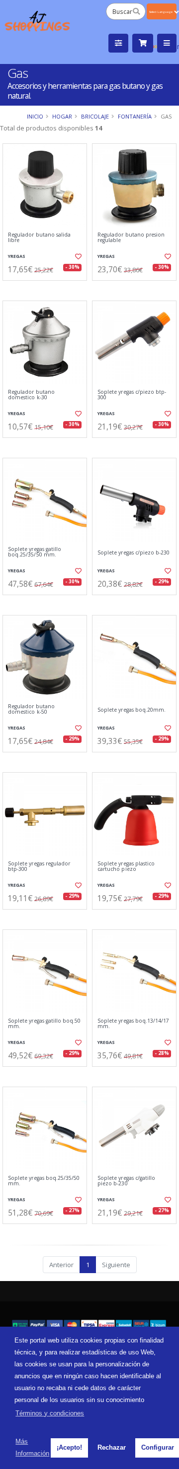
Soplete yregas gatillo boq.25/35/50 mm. (34, 552)
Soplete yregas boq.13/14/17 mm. (133, 1024)
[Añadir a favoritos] (78, 256)
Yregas (16, 256)
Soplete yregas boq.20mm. (131, 710)
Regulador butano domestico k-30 (31, 395)
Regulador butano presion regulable (131, 238)
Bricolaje (95, 116)
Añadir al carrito (48, 288)
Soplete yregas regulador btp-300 (39, 866)
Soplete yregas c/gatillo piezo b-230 (126, 1181)
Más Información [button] (32, 1447)
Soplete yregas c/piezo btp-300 (131, 395)
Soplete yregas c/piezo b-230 (133, 552)
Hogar (62, 116)
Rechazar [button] (111, 1447)
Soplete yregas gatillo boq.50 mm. (44, 1024)
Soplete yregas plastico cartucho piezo (126, 866)
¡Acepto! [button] (69, 1447)
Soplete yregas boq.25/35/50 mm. (44, 1181)
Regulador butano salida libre (39, 238)
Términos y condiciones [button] (49, 1413)
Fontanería (135, 116)
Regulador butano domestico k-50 (31, 709)
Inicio (35, 116)
